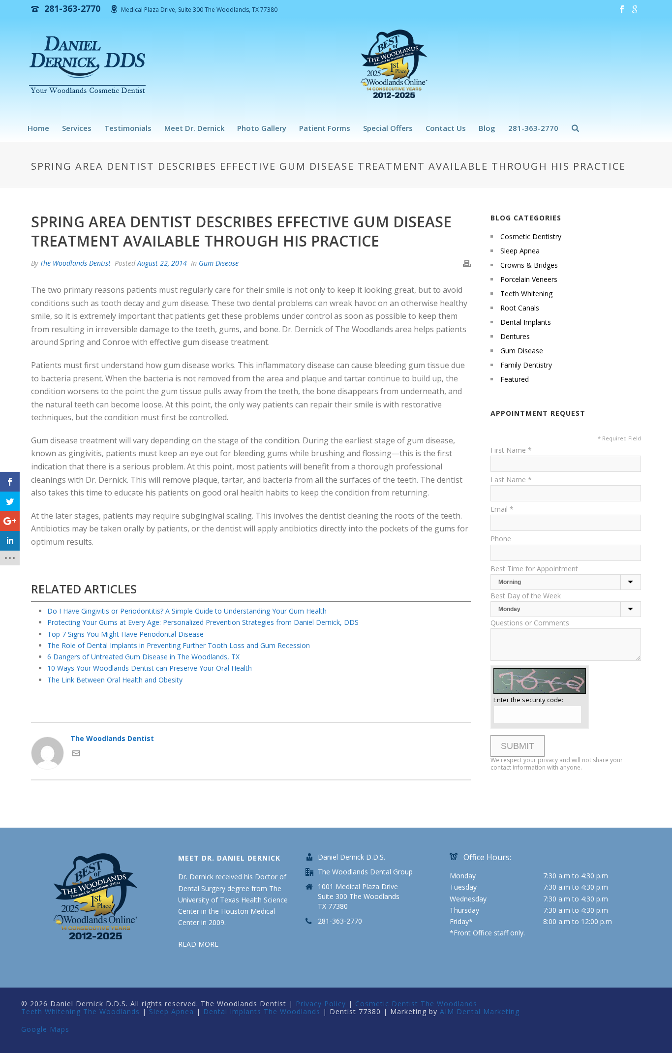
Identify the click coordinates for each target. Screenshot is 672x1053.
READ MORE (198, 944)
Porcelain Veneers (528, 279)
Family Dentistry (526, 365)
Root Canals (519, 308)
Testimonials (128, 128)
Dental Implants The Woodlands (261, 1011)
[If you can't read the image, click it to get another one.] (539, 680)
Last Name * (511, 479)
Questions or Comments (529, 622)
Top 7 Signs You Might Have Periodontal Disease (125, 634)
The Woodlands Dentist (75, 263)
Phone (500, 538)
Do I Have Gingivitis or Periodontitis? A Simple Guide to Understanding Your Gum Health (187, 611)
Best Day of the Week (525, 595)
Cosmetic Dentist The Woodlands (416, 1003)
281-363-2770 (533, 128)
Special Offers (388, 128)
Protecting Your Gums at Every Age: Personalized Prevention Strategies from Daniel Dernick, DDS (203, 622)
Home (38, 128)
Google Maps (45, 1029)
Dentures (515, 336)
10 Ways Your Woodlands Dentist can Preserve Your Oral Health (149, 668)
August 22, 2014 (162, 263)
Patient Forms (324, 128)
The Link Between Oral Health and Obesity (115, 679)
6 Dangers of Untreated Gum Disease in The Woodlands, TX (143, 656)
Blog (487, 128)
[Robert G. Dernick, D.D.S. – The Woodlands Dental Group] (90, 66)
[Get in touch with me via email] (76, 754)
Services (77, 128)
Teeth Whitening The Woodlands (80, 1011)
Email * (502, 509)
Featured (514, 379)
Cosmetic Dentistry (530, 236)
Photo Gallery (261, 128)
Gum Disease (219, 263)
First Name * (511, 450)
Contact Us (446, 128)
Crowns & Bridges (529, 265)
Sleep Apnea (520, 251)
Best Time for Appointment (534, 568)
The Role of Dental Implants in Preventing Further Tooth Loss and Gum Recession (178, 645)
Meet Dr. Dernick (194, 128)
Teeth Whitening (526, 293)
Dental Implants (525, 322)
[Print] (467, 263)
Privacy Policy (321, 1003)
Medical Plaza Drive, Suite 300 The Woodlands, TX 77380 (199, 9)
